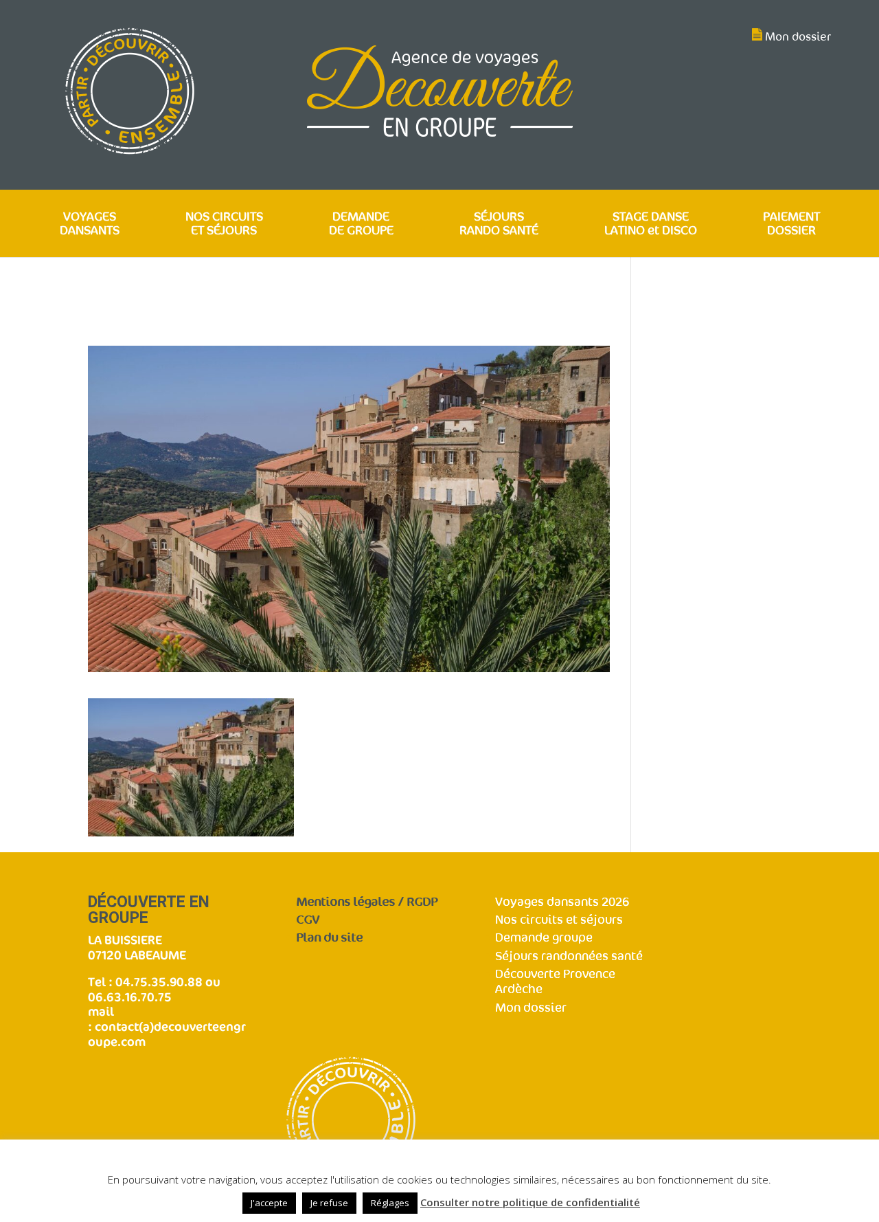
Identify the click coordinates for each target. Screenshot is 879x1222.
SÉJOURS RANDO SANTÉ (498, 224)
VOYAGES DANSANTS (89, 224)
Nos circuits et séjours (559, 920)
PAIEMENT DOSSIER (791, 224)
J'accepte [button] (269, 1203)
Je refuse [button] (329, 1203)
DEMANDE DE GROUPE (361, 224)
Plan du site (329, 938)
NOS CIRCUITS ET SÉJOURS (224, 224)
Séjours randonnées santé (569, 956)
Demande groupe (544, 938)
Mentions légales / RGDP (366, 902)
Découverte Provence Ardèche (555, 982)
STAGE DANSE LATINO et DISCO (650, 224)
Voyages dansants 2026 (562, 902)
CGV (307, 920)
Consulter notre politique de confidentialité (530, 1202)
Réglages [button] (390, 1203)
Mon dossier (798, 37)
